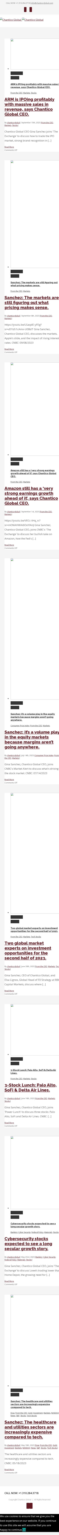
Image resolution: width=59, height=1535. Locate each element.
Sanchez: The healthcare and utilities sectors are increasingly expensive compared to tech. (31, 1404)
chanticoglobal (13, 122)
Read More (9, 147)
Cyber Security (24, 1232)
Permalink (17, 73)
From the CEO (16, 93)
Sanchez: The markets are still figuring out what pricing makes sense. (32, 302)
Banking (14, 1232)
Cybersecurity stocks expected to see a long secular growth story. (28, 1243)
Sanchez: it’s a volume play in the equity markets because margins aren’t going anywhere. (33, 717)
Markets (26, 93)
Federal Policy (37, 1232)
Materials (48, 1232)
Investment (38, 1413)
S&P (18, 1415)
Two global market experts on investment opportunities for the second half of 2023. (28, 951)
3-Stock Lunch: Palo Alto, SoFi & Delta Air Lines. (31, 1088)
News (13, 1415)
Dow (13, 1413)
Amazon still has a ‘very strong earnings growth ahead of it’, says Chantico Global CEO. (33, 473)
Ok (24, 1529)
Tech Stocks (36, 936)
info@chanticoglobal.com (42, 3)
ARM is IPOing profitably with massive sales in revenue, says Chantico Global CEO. (29, 107)
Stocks (33, 93)
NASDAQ (55, 1413)
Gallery (15, 77)
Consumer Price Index (20, 725)
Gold (30, 1413)
